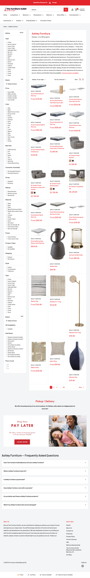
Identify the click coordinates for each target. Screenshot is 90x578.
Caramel (9, 117)
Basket (9, 56)
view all (21, 32)
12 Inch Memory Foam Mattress (75, 126)
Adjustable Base (12, 50)
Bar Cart (9, 52)
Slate (8, 139)
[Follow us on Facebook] (82, 566)
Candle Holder (11, 67)
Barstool (9, 54)
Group (7, 177)
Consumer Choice (45, 20)
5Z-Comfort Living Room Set (76, 187)
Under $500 (10, 92)
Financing (69, 533)
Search (68, 525)
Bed (8, 58)
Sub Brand (9, 333)
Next (80, 387)
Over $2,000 (10, 100)
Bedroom (26, 15)
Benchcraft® (10, 341)
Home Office (60, 15)
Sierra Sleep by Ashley (13, 354)
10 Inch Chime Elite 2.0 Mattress (37, 94)
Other (9, 207)
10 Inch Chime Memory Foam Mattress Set (75, 100)
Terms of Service (71, 539)
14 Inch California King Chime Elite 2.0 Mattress (57, 147)
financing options (22, 500)
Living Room (14, 15)
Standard (10, 181)
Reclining (10, 183)
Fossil (9, 123)
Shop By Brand (30, 20)
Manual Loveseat (12, 193)
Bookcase (10, 63)
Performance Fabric (12, 226)
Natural (9, 131)
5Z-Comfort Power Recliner (74, 156)
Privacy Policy (70, 536)
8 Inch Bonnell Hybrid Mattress (37, 216)
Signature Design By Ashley (15, 337)
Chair (9, 69)
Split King (10, 161)
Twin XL (9, 159)
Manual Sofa (10, 195)
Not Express (10, 259)
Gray (8, 125)
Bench (9, 62)
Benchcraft (10, 350)
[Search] (66, 10)
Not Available (11, 249)
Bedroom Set (11, 60)
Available (10, 247)
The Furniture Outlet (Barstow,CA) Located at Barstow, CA (73, 550)
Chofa (9, 73)
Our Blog (69, 555)
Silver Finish (11, 137)
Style (7, 263)
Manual (7, 188)
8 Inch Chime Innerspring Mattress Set (76, 218)
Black (9, 110)
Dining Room (37, 15)
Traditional (10, 271)
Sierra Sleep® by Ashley (13, 345)
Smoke (9, 141)
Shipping (8, 253)
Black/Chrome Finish (13, 112)
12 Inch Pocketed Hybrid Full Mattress (37, 150)
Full (8, 151)
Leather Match (11, 219)
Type (7, 39)
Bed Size (8, 146)
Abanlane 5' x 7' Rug (55, 301)
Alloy (8, 108)
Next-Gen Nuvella (12, 228)
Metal (9, 217)
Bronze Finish (11, 114)
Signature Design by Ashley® (15, 339)
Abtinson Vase (73, 377)
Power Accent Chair (12, 239)
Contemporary (11, 269)
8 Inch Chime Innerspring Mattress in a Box (57, 213)
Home (5, 15)
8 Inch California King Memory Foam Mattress (37, 242)
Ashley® (9, 343)
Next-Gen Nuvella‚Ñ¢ (13, 225)
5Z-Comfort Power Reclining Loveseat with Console (38, 187)
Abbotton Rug (35, 367)
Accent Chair (11, 46)
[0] (76, 10)
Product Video (10, 243)
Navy (8, 133)
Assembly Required (12, 173)
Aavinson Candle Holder (76, 255)
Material (8, 200)
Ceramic (9, 215)
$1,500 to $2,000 (12, 98)
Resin (9, 221)
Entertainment (74, 15)
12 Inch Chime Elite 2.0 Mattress (56, 123)
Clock (9, 75)
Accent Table (11, 48)
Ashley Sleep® (11, 347)
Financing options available (70, 73)
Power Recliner (11, 237)
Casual (9, 267)
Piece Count (9, 361)
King (8, 153)
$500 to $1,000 (11, 94)
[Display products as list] (83, 79)
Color (7, 104)
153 (64, 387)
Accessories (7, 20)
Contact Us (69, 531)
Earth (9, 121)
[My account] (72, 10)
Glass (9, 205)
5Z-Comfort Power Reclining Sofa (55, 184)
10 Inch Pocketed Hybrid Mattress (38, 126)
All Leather (10, 223)
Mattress (49, 15)
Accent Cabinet (11, 44)
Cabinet (9, 65)
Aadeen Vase (53, 266)
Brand (7, 80)
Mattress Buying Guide (73, 545)
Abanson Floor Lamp (75, 332)
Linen (9, 129)
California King (11, 149)
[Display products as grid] (80, 79)
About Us (69, 528)
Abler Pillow (53, 361)
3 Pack (9, 42)
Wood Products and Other (14, 209)
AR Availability (10, 325)
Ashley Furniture (13, 26)
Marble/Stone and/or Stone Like (14, 212)
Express (9, 257)
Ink (8, 127)
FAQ (67, 542)
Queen (9, 155)
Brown (9, 115)
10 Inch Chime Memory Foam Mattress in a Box (56, 101)
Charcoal (9, 119)
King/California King (13, 163)
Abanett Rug (34, 301)
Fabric (9, 203)
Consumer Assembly (12, 167)
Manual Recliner (11, 191)
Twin (8, 157)
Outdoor (18, 20)
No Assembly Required (13, 171)
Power (7, 233)
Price (7, 88)
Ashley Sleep (11, 352)
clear (22, 79)
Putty (9, 135)
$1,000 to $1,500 (12, 96)
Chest (9, 71)
